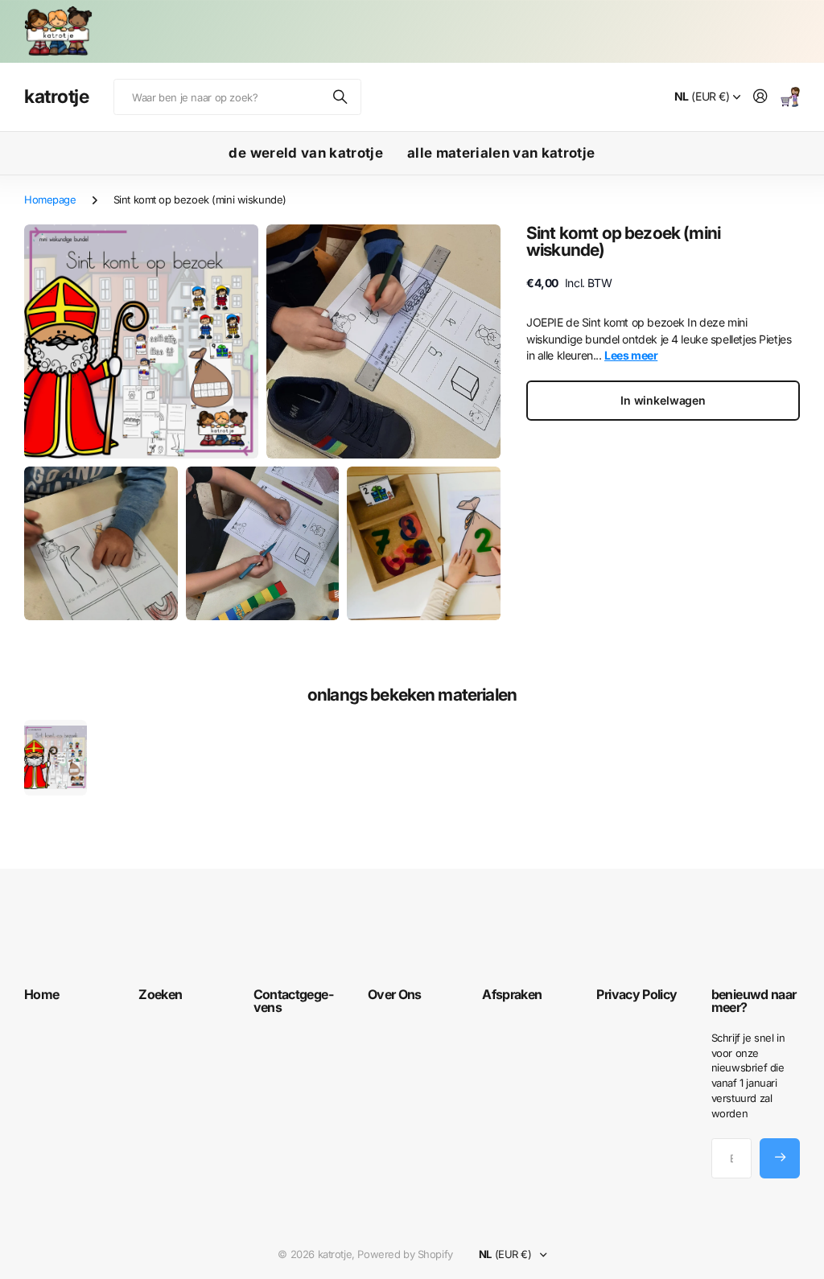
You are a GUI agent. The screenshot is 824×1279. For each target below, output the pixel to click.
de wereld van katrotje (305, 153)
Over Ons (395, 994)
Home (41, 994)
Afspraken (512, 994)
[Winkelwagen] (790, 97)
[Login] (760, 97)
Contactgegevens (293, 1000)
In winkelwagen (663, 400)
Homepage (50, 199)
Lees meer (630, 355)
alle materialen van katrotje (501, 153)
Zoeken (341, 97)
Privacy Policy (636, 994)
